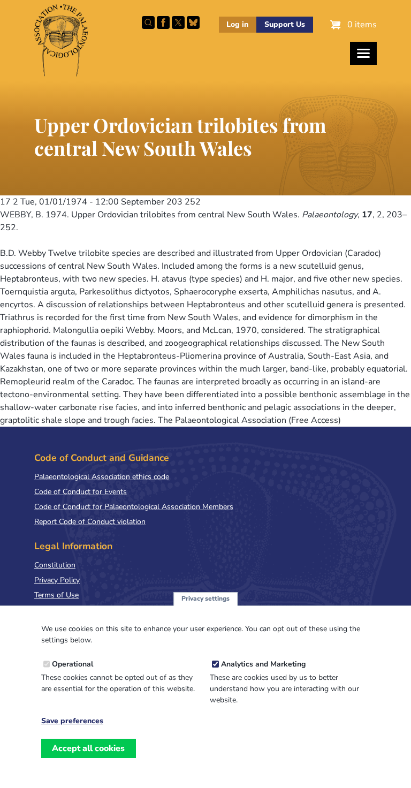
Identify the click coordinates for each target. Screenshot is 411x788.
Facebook (163, 22)
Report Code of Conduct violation (90, 522)
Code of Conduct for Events (80, 492)
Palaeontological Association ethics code (101, 477)
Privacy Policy (57, 580)
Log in (237, 24)
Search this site (148, 22)
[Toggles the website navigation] (363, 53)
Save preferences (72, 721)
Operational (72, 664)
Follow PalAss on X (178, 22)
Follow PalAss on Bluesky (193, 22)
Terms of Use (56, 595)
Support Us (284, 24)
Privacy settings (205, 598)
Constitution (54, 565)
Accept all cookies (88, 748)
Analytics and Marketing (263, 664)
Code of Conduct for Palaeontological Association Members (133, 507)
